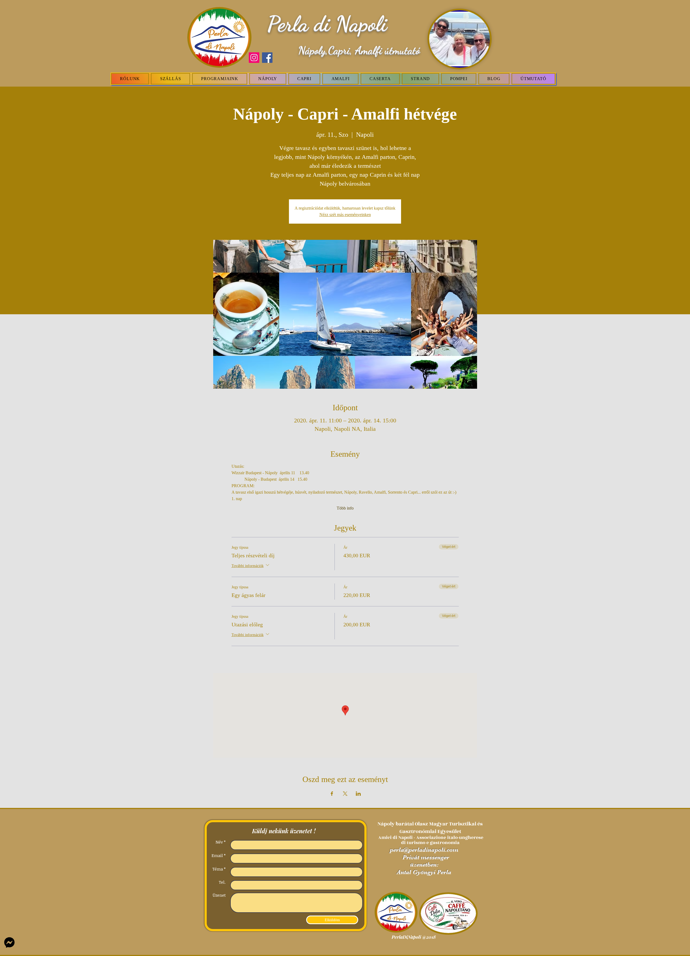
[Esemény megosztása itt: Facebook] (331, 793)
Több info (345, 508)
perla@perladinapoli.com (424, 849)
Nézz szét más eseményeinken (345, 214)
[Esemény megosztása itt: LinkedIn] (358, 793)
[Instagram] (254, 57)
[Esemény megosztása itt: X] (345, 793)
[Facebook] (267, 57)
